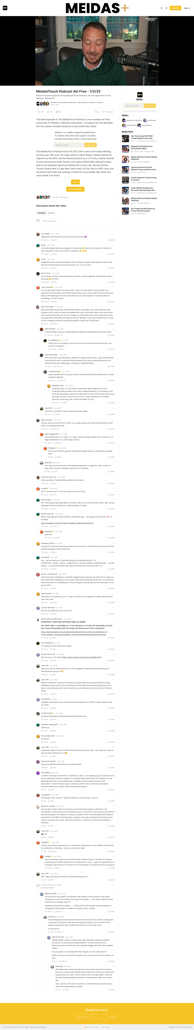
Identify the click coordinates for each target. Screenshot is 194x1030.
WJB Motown (50, 893)
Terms (32, 1027)
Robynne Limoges (48, 806)
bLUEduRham (53, 340)
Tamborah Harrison (48, 477)
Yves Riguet (45, 234)
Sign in (187, 8)
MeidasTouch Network (59, 102)
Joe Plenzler (141, 141)
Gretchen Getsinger (48, 724)
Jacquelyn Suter (58, 385)
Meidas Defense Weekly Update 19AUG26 (144, 199)
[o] (125, 138)
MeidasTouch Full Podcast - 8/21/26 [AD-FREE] (142, 147)
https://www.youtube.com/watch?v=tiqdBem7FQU (82, 657)
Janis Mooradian (47, 306)
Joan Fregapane (51, 434)
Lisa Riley (44, 795)
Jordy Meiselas (82, 102)
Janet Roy (48, 462)
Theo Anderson (47, 736)
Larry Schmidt (46, 287)
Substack (171, 1027)
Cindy (43, 259)
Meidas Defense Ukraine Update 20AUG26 (144, 158)
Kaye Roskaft (46, 593)
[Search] (161, 8)
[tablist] (46, 213)
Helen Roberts (50, 329)
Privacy (27, 1027)
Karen (43, 245)
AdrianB (44, 557)
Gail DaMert (45, 772)
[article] (140, 138)
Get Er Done (45, 273)
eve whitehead (46, 643)
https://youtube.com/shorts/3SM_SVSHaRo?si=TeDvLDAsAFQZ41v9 (67, 523)
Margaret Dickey (47, 543)
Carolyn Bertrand (47, 607)
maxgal (44, 488)
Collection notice (40, 1027)
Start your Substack (92, 1027)
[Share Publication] (166, 8)
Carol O (48, 408)
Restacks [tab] (51, 213)
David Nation (46, 500)
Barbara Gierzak (47, 514)
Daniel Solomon (47, 654)
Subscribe (175, 8)
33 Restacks (63, 197)
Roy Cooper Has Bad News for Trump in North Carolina (143, 210)
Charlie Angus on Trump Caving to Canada (144, 179)
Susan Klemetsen (51, 354)
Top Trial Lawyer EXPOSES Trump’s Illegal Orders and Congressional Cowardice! (142, 137)
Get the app (106, 1027)
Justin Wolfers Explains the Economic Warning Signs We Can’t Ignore (142, 189)
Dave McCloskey (47, 761)
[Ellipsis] (113, 233)
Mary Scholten (46, 420)
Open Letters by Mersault (51, 619)
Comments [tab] (41, 213)
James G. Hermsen (48, 574)
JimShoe (44, 699)
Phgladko (52, 448)
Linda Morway (53, 371)
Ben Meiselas (72, 102)
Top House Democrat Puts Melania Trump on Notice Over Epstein (143, 168)
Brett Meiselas (97, 102)
